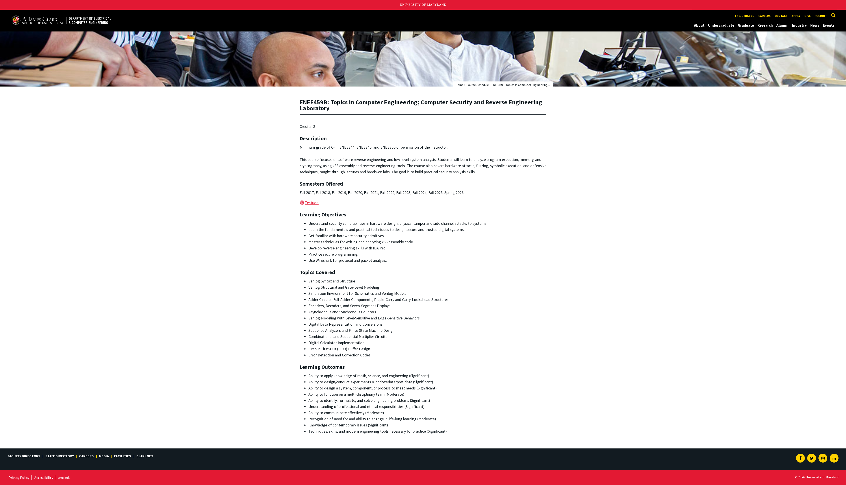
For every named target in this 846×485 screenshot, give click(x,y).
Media (104, 456)
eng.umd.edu (744, 16)
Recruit (821, 16)
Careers (764, 16)
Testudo (312, 202)
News (814, 25)
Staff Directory (59, 456)
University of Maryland (423, 4)
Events (829, 25)
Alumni (782, 25)
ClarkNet (144, 456)
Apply (796, 16)
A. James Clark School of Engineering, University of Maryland (61, 13)
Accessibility (43, 477)
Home (460, 85)
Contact (781, 16)
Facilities (122, 456)
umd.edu (64, 477)
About (699, 25)
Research (765, 25)
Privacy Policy (19, 477)
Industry (799, 25)
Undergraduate (721, 25)
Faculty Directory (24, 456)
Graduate (746, 25)
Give (807, 16)
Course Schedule (477, 85)
